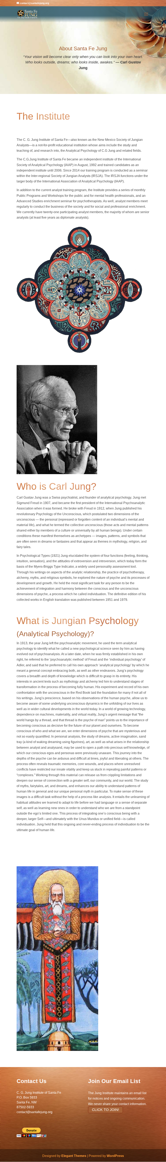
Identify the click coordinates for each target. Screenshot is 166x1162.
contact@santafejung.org (34, 1112)
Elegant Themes (73, 1156)
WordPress (115, 1156)
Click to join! (105, 1110)
